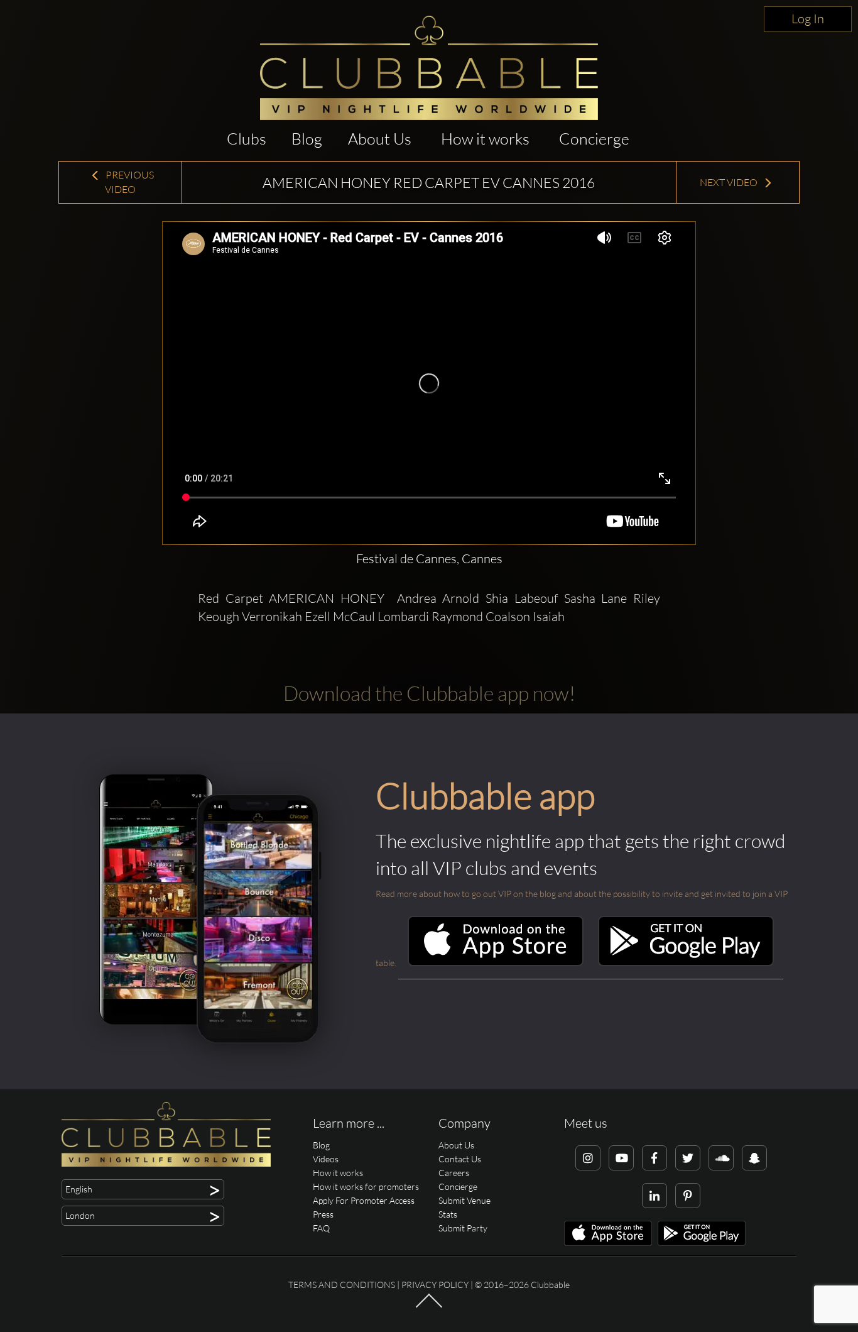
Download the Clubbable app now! (429, 693)
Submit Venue (464, 1200)
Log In (807, 18)
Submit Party (462, 1228)
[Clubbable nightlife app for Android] (686, 962)
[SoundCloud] (721, 1157)
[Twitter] (687, 1157)
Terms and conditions (341, 1284)
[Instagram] (587, 1157)
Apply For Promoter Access (364, 1200)
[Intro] (429, 1307)
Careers (453, 1172)
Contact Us (459, 1158)
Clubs (246, 138)
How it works (485, 138)
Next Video (729, 182)
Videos (326, 1158)
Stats (447, 1214)
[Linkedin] (654, 1195)
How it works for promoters (366, 1186)
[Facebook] (654, 1157)
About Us (379, 138)
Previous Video (129, 181)
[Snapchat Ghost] (754, 1157)
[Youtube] (621, 1157)
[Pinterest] (687, 1195)
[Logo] (429, 68)
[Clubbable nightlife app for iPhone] (496, 962)
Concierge (594, 138)
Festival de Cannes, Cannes (429, 558)
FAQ (321, 1228)
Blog (306, 138)
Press (323, 1214)
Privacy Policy (435, 1284)
